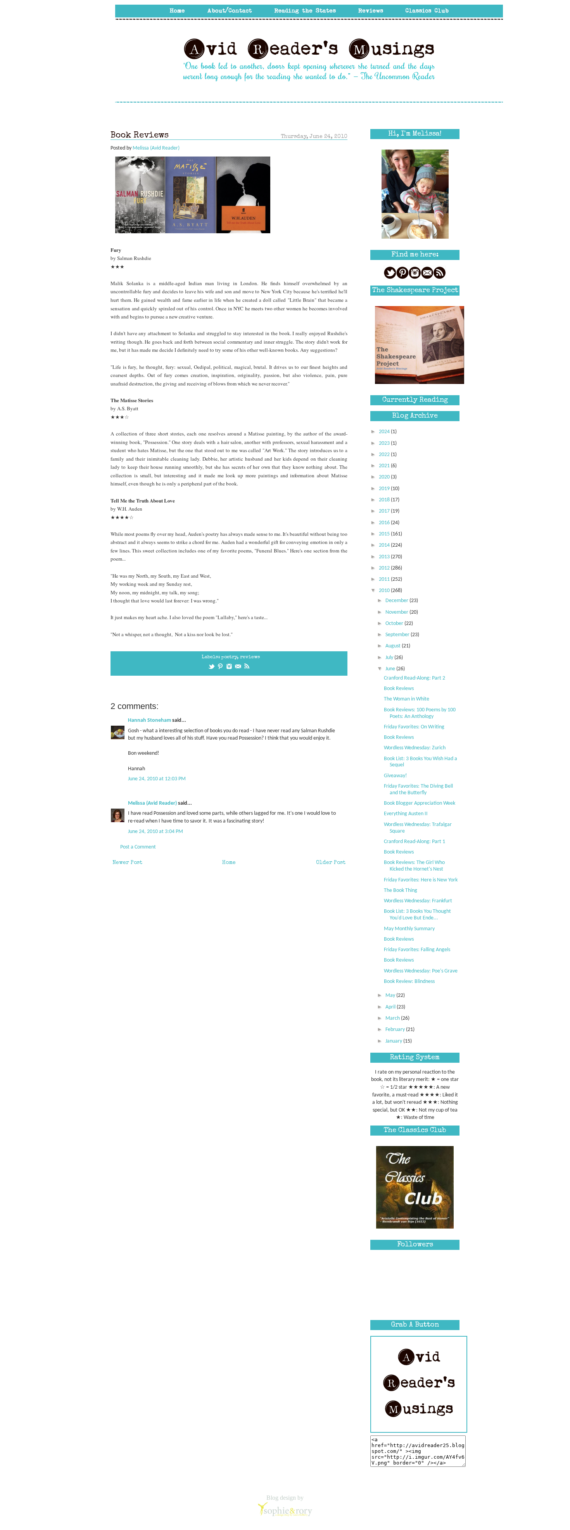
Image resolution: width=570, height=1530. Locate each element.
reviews (250, 657)
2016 (385, 523)
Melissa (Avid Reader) (152, 803)
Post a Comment (138, 847)
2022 (385, 455)
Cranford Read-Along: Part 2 (414, 678)
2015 (385, 534)
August (393, 646)
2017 (385, 511)
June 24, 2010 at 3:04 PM (155, 832)
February (395, 1030)
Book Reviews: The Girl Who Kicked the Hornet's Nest (414, 866)
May (390, 995)
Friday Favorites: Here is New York (421, 880)
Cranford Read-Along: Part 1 (414, 842)
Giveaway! (395, 776)
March (393, 1018)
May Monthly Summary (409, 929)
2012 (385, 568)
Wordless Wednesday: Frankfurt (418, 901)
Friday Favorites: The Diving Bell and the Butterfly (418, 789)
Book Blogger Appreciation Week (419, 803)
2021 (385, 466)
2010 (385, 591)
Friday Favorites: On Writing (414, 727)
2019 (385, 489)
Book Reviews (399, 689)
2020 (385, 477)
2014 (385, 545)
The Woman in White (406, 699)
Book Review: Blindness (409, 981)
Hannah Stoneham (149, 720)
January (394, 1041)
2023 (385, 443)
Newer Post (127, 863)
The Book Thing (400, 890)
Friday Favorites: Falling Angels (417, 950)
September (398, 635)
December (397, 601)
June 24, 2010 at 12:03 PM (157, 779)
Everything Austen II (406, 814)
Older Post (330, 863)
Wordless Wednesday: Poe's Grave (421, 971)
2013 (385, 557)
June (390, 669)
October (394, 623)
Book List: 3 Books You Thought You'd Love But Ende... (417, 915)
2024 (385, 432)
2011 (385, 579)
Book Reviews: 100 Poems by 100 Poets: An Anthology (420, 713)
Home (229, 863)
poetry (229, 657)
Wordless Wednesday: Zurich (415, 748)
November (397, 612)
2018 (385, 500)
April (391, 1007)
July (389, 658)
